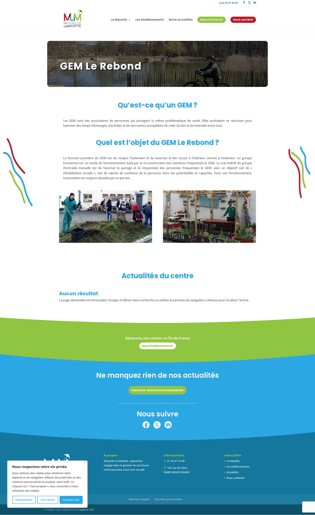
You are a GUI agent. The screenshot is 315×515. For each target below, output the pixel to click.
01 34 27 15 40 (230, 2)
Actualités (232, 472)
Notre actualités (181, 20)
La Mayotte (233, 461)
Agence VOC (86, 509)
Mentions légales (139, 499)
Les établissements (149, 20)
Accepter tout (71, 499)
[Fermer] (85, 462)
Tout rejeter (47, 499)
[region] (47, 484)
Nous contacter (211, 20)
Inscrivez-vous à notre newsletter (157, 390)
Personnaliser (23, 499)
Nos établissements (157, 346)
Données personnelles (168, 499)
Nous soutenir (243, 20)
